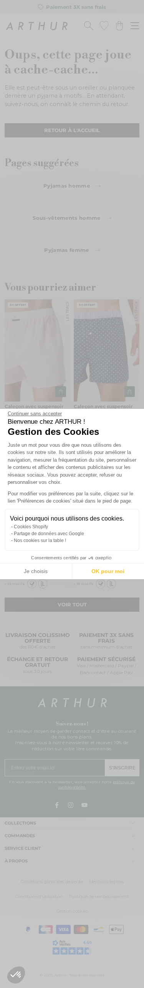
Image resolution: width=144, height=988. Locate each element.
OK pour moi (107, 571)
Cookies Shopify (31, 526)
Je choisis (36, 571)
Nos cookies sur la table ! (40, 540)
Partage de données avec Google (49, 533)
